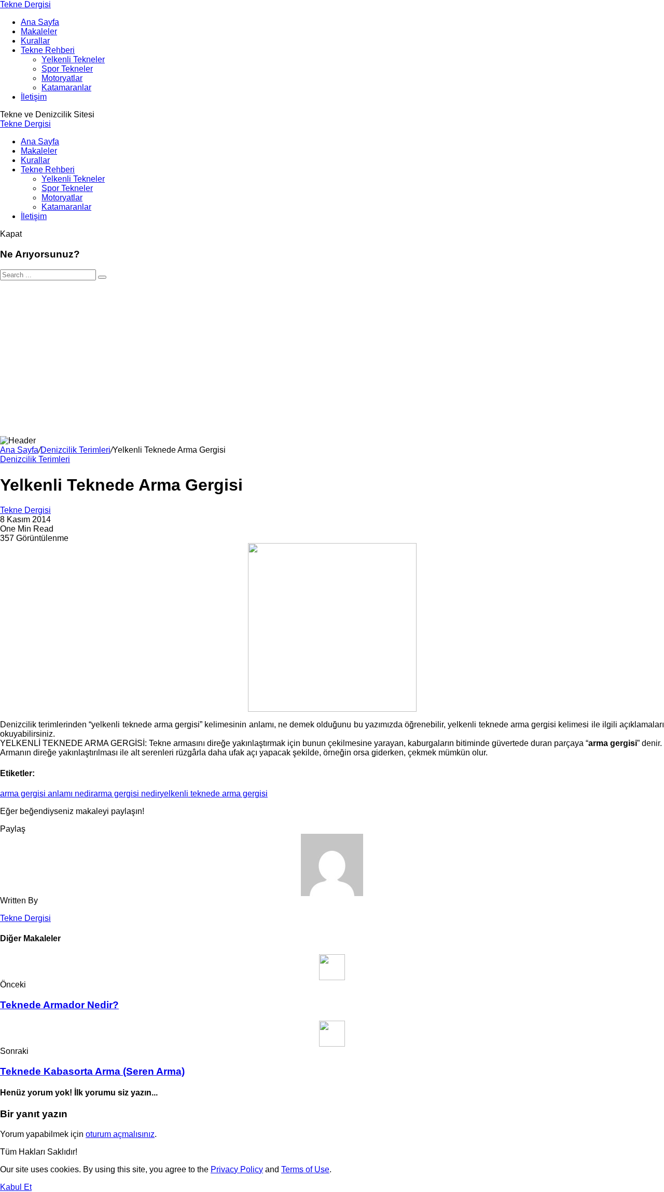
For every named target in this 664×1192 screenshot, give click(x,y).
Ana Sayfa (19, 449)
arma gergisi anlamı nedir (46, 793)
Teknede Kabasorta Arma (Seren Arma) (92, 1071)
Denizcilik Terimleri (75, 449)
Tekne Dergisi (25, 4)
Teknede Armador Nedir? (59, 1004)
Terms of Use (305, 1169)
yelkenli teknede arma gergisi (214, 793)
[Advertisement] (332, 358)
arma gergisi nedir (126, 793)
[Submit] (102, 277)
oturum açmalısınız (120, 1134)
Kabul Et (16, 1187)
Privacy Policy (237, 1169)
